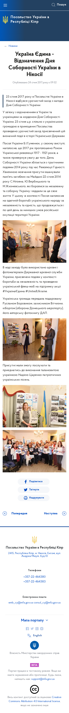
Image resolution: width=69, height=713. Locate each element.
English (37, 635)
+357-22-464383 (35, 581)
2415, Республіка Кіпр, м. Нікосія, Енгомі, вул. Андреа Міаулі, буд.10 (34, 555)
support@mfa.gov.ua (42, 679)
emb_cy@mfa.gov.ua (20, 602)
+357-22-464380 (35, 577)
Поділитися (35, 481)
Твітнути (34, 489)
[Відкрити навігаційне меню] (5, 5)
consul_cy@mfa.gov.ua (47, 602)
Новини (13, 46)
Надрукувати (36, 498)
